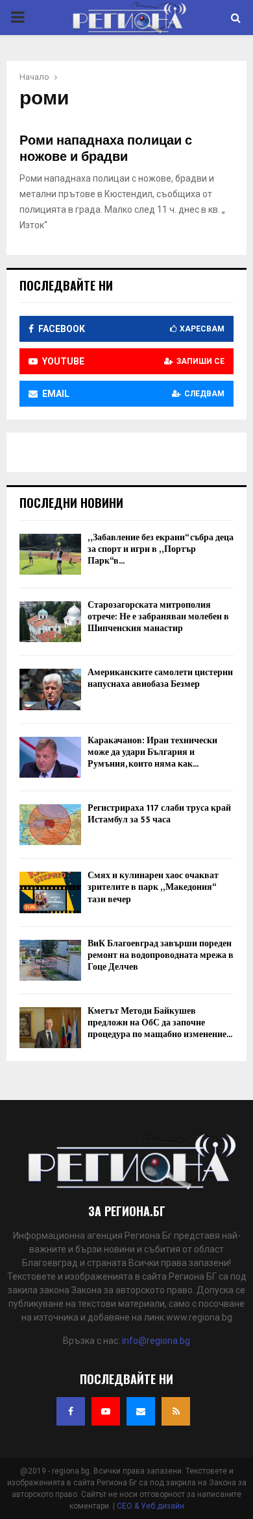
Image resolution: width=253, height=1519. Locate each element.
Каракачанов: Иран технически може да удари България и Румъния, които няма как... (152, 752)
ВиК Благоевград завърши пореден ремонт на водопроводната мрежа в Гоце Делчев (161, 955)
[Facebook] (70, 1411)
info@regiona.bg (156, 1340)
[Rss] (176, 1411)
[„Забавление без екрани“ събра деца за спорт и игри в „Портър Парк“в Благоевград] (50, 554)
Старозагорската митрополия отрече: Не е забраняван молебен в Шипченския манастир (158, 616)
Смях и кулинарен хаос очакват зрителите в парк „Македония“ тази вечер (153, 887)
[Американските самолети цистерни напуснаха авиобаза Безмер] (50, 689)
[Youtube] (105, 1411)
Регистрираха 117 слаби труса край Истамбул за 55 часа (159, 813)
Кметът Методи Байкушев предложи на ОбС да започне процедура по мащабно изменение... (160, 1022)
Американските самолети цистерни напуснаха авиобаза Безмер (160, 678)
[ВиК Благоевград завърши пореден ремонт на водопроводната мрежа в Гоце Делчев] (50, 960)
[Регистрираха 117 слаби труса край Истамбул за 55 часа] (50, 824)
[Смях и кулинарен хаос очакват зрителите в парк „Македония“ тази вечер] (50, 892)
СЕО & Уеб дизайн (150, 1506)
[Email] (140, 1411)
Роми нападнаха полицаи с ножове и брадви (105, 149)
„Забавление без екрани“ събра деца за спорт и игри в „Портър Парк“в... (161, 549)
